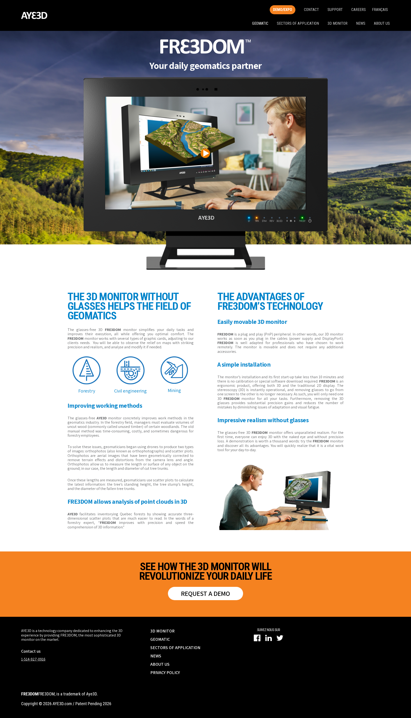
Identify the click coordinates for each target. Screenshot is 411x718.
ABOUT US (160, 664)
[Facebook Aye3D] (257, 638)
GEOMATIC (160, 639)
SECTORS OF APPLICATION (175, 647)
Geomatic (260, 23)
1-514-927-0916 (33, 659)
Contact (311, 9)
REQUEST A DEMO (205, 593)
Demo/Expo (282, 9)
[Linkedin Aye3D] (268, 638)
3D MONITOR (162, 631)
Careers (358, 9)
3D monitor (337, 23)
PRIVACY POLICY (165, 672)
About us (382, 23)
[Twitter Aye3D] (280, 638)
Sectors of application (298, 23)
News (360, 23)
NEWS (155, 656)
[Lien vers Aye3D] (34, 15)
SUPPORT (335, 9)
